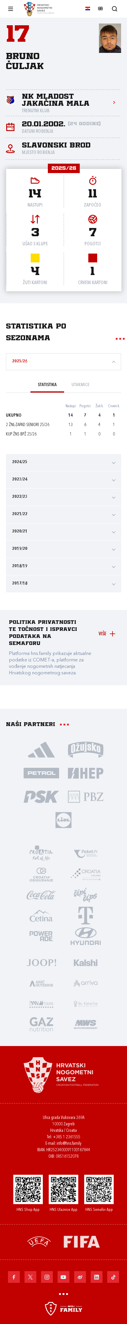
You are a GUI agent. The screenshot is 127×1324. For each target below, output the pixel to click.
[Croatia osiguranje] (41, 874)
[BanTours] (41, 1003)
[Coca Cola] (41, 894)
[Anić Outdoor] (41, 983)
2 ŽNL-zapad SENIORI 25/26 (27, 425)
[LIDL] (63, 820)
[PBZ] (86, 796)
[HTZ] (41, 853)
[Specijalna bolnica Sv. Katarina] (86, 1003)
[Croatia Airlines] (86, 874)
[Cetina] (41, 915)
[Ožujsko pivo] (86, 749)
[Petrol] (41, 773)
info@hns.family (69, 1144)
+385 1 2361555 (66, 1137)
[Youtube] (63, 1277)
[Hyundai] (86, 936)
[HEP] (86, 773)
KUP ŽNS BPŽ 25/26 (21, 434)
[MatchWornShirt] (86, 1024)
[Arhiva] (114, 8)
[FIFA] (82, 1241)
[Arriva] (86, 983)
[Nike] (41, 749)
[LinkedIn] (96, 1277)
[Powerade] (41, 936)
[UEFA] (39, 1241)
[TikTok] (113, 1277)
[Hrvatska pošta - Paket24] (86, 853)
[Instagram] (47, 1277)
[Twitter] (30, 1277)
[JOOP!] (41, 962)
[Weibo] (80, 1277)
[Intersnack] (86, 894)
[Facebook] (14, 1277)
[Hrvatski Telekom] (86, 915)
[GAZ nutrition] (41, 1024)
